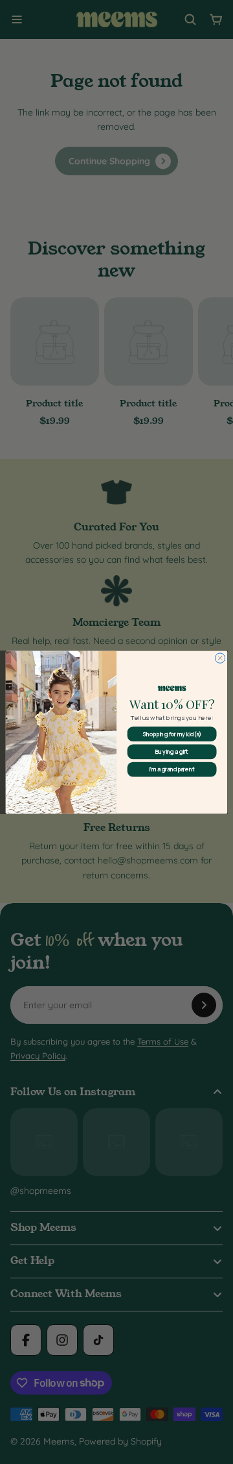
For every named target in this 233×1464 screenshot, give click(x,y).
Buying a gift (171, 751)
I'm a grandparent (172, 769)
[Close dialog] (220, 657)
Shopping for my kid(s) (172, 734)
